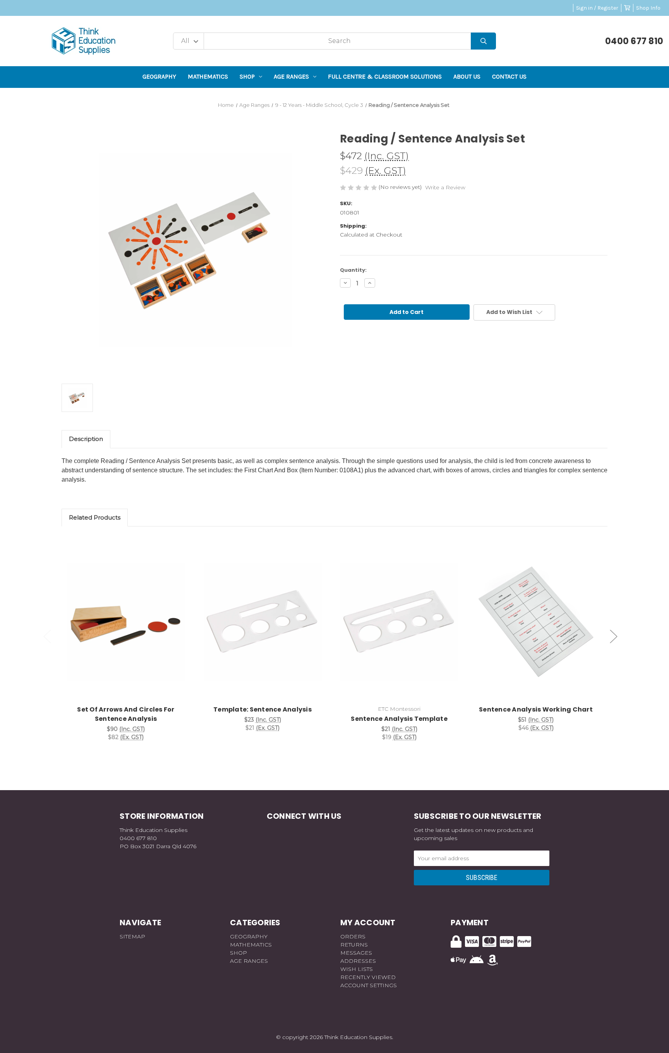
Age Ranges (291, 76)
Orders (352, 936)
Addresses (358, 960)
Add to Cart (130, 634)
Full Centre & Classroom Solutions (385, 76)
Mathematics (208, 76)
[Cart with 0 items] (627, 8)
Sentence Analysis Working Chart (536, 709)
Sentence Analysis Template (399, 718)
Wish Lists (356, 969)
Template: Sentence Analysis (262, 709)
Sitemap (132, 936)
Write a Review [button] (445, 187)
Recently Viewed (368, 977)
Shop (247, 76)
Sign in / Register (597, 8)
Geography (159, 76)
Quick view (126, 613)
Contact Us (509, 76)
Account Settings (368, 985)
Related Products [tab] (94, 517)
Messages (356, 952)
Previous (47, 636)
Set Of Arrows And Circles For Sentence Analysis (125, 714)
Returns (354, 944)
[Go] (483, 41)
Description (86, 438)
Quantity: (353, 270)
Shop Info (648, 8)
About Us (466, 76)
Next (613, 636)
